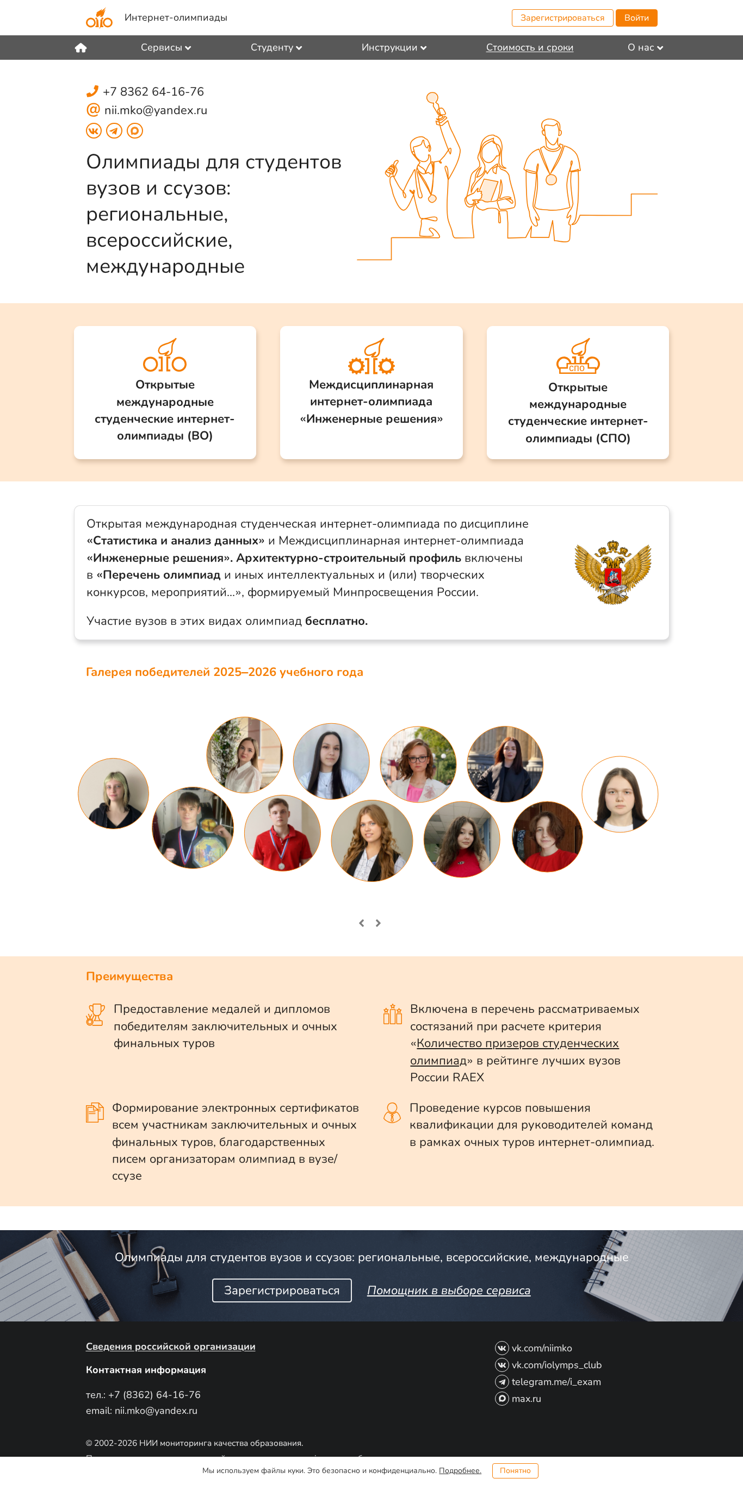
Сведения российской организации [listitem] (171, 1346)
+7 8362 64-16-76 (153, 92)
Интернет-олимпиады (176, 17)
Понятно (515, 1470)
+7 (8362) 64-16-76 (154, 1394)
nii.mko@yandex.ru (155, 110)
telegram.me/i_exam (556, 1381)
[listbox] (169, 47)
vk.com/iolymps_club (557, 1364)
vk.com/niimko (542, 1348)
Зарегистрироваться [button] (563, 18)
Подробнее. (460, 1470)
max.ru (526, 1398)
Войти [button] (636, 18)
